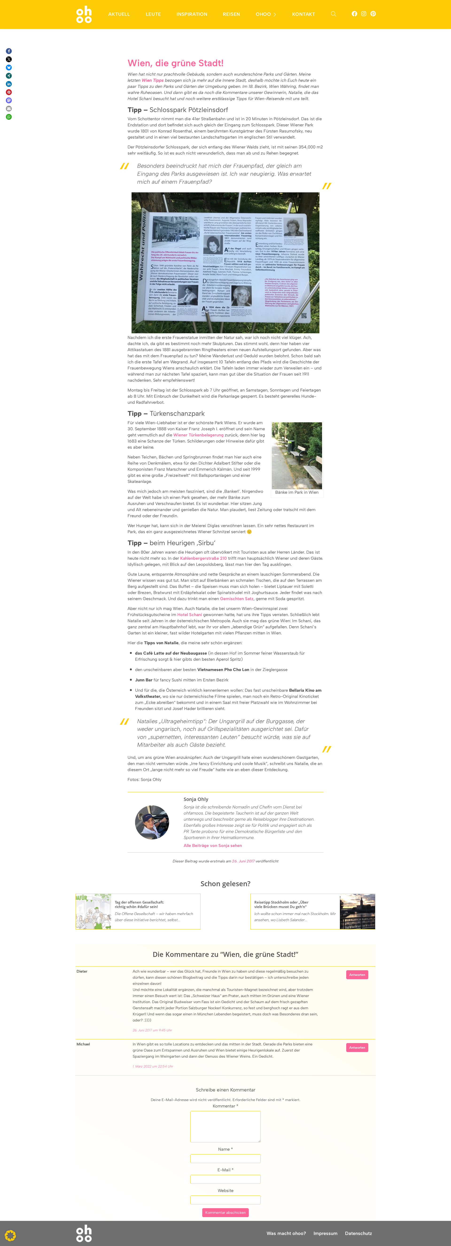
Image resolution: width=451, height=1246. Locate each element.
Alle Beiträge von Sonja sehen (213, 845)
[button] (9, 51)
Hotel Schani (189, 614)
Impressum (326, 1233)
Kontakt (303, 14)
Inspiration (192, 14)
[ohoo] (84, 14)
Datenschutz (358, 1233)
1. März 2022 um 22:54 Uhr (153, 1066)
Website (225, 1190)
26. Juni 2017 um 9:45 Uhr (152, 1030)
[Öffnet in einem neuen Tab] (354, 14)
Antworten (357, 975)
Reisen (231, 14)
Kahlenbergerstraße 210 (203, 558)
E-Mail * (226, 1169)
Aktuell (119, 14)
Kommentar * (225, 1106)
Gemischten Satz (236, 598)
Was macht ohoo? (286, 1233)
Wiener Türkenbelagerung (198, 435)
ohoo (263, 14)
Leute (153, 14)
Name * (225, 1149)
